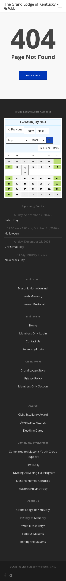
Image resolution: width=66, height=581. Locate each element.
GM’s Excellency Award (33, 415)
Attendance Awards (33, 422)
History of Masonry (33, 518)
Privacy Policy (33, 378)
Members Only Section (33, 386)
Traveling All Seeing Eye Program (33, 473)
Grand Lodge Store (33, 370)
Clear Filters (51, 148)
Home (33, 325)
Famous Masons (33, 534)
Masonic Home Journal (33, 288)
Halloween (12, 233)
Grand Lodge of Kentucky (33, 510)
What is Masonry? (33, 526)
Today (30, 130)
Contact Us (33, 341)
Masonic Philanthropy (33, 489)
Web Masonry (33, 296)
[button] (60, 6)
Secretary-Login (33, 349)
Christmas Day (14, 247)
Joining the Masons (33, 542)
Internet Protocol (33, 304)
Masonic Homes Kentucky (33, 481)
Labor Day (11, 220)
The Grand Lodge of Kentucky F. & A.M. (31, 6)
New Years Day (15, 260)
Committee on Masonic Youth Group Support (33, 454)
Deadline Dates (33, 430)
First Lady (33, 465)
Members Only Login (33, 333)
